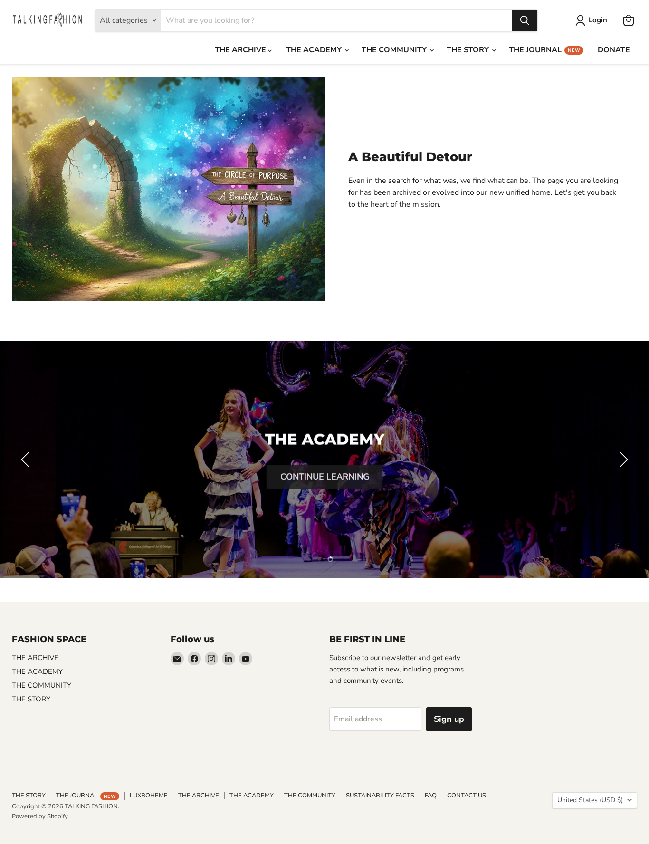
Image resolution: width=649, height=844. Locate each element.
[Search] (524, 20)
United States (590, 800)
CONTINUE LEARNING (324, 474)
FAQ (431, 795)
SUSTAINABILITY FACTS (380, 795)
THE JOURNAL (544, 50)
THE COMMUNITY (395, 50)
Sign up (449, 719)
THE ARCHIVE (241, 50)
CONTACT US (466, 795)
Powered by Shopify (40, 816)
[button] (26, 459)
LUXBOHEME (149, 795)
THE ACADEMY (315, 50)
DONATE (614, 50)
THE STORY (469, 50)
